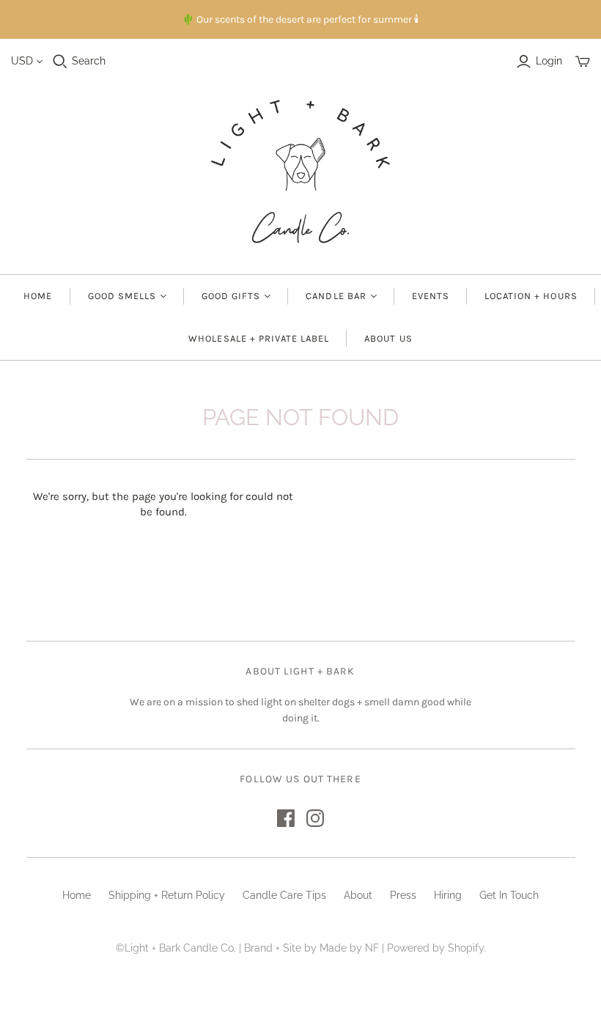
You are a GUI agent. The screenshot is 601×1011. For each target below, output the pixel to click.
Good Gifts (231, 295)
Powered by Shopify (435, 948)
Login (549, 61)
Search (89, 61)
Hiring (448, 895)
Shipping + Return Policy (166, 895)
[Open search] (60, 61)
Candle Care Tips (284, 895)
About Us (388, 338)
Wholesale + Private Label (258, 338)
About (358, 895)
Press (403, 895)
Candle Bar (336, 295)
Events (430, 295)
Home (37, 295)
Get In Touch (509, 895)
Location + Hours (531, 295)
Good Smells (122, 295)
